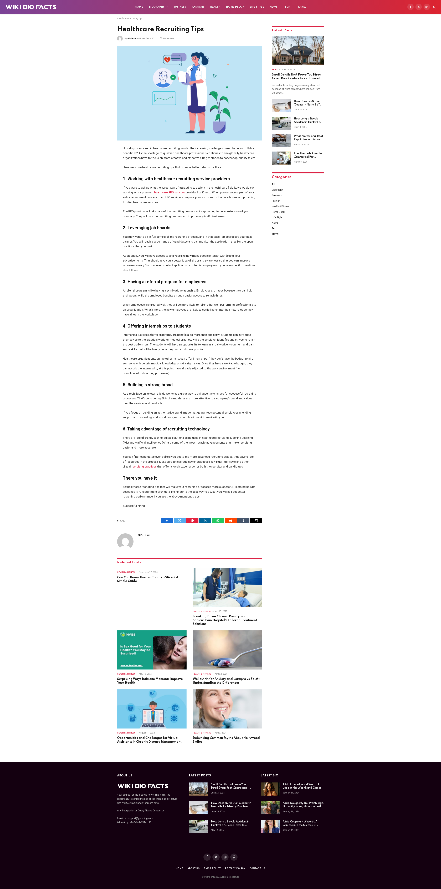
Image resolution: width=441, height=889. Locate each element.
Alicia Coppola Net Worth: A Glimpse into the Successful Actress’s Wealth (300, 823)
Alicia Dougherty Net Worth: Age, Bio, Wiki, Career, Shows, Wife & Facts (303, 805)
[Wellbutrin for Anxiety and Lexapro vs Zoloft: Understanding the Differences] (227, 650)
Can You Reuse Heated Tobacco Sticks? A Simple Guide (147, 579)
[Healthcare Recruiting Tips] (189, 93)
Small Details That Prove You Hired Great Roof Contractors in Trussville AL (297, 77)
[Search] (434, 7)
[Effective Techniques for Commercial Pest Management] (281, 158)
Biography (157, 7)
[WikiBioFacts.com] (31, 7)
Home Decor (235, 7)
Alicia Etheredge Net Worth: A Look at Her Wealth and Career (302, 786)
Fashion (198, 7)
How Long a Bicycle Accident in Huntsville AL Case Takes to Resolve (307, 120)
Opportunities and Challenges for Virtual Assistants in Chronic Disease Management (149, 739)
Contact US (257, 868)
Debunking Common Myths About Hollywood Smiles (226, 739)
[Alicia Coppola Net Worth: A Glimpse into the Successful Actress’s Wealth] (270, 826)
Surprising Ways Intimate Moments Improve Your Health (150, 680)
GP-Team (131, 38)
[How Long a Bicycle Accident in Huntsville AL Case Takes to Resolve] (281, 123)
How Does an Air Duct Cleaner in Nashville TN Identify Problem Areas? (309, 103)
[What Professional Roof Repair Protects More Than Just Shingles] (281, 140)
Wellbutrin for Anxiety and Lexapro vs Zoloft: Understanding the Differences (227, 680)
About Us (193, 868)
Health (215, 7)
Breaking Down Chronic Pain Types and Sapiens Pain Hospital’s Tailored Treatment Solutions (225, 620)
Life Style (257, 7)
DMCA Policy (212, 868)
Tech (286, 7)
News (274, 7)
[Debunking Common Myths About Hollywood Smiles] (227, 709)
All (273, 184)
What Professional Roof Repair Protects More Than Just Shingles (308, 138)
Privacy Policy (235, 868)
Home (139, 7)
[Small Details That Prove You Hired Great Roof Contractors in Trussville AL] (298, 50)
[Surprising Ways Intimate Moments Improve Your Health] (152, 650)
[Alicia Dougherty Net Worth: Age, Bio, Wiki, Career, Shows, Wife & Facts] (270, 807)
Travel (301, 7)
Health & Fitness (126, 572)
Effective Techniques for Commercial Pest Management (308, 155)
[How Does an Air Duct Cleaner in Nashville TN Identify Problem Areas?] (281, 105)
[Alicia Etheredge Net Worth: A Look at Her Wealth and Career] (270, 789)
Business (179, 7)
